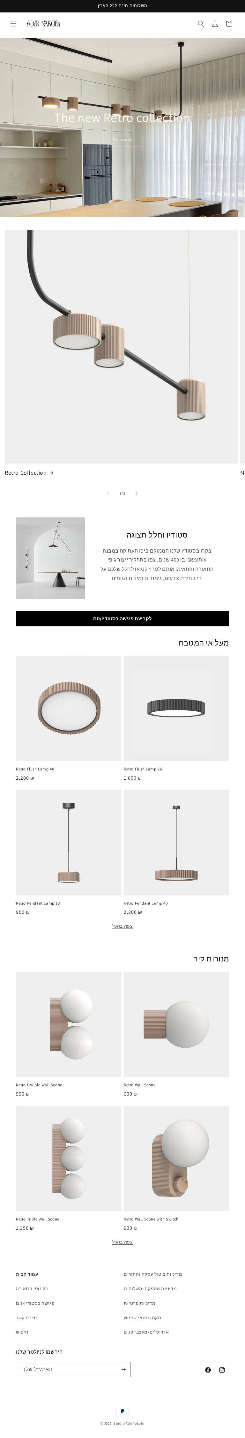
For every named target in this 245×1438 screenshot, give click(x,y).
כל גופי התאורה (32, 1288)
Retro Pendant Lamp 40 (146, 903)
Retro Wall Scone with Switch (151, 1219)
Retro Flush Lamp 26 (143, 769)
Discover (122, 139)
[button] (13, 24)
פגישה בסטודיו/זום (35, 1303)
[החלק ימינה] (137, 493)
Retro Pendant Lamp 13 (38, 903)
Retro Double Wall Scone (39, 1085)
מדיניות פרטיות (139, 1303)
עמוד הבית (27, 1274)
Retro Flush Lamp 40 (35, 769)
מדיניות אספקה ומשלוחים (150, 1288)
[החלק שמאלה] (108, 493)
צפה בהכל (122, 926)
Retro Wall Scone (140, 1085)
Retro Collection (26, 472)
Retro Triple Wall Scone (37, 1219)
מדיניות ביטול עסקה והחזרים (153, 1274)
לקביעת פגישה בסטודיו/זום (122, 619)
